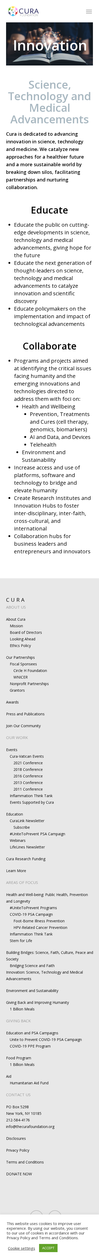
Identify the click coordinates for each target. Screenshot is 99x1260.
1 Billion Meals (22, 1008)
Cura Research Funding (25, 858)
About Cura (15, 619)
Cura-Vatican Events (27, 756)
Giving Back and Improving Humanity (37, 1002)
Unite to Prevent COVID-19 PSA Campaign (46, 1039)
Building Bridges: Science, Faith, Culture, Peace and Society (49, 956)
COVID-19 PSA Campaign (31, 914)
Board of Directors (26, 632)
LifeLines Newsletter (27, 846)
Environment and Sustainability (32, 990)
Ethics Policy (20, 645)
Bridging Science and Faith (32, 965)
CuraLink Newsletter (27, 820)
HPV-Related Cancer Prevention (40, 927)
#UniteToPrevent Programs (33, 907)
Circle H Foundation (30, 670)
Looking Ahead (22, 638)
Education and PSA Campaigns (32, 1032)
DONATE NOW (19, 1173)
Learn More (16, 870)
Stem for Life (21, 940)
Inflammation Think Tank (31, 795)
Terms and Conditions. (59, 1237)
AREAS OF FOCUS (22, 882)
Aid (8, 1076)
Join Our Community (23, 725)
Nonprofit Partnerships (29, 683)
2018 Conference (28, 769)
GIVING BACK (18, 1020)
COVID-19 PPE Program (30, 1046)
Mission (16, 625)
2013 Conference (28, 782)
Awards (12, 702)
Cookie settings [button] (21, 1248)
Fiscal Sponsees (23, 663)
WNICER (20, 677)
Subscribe (21, 827)
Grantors (17, 690)
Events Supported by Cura (32, 802)
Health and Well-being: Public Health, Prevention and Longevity (47, 898)
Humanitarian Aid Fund (29, 1082)
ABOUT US (16, 607)
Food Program (18, 1057)
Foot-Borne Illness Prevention (39, 920)
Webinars (18, 840)
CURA (16, 599)
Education (14, 814)
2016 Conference (28, 775)
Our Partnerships (20, 657)
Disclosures (16, 1138)
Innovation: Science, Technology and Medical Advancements (44, 975)
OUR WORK (17, 737)
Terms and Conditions (25, 1162)
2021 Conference (28, 762)
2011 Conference (28, 789)
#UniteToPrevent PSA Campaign (37, 833)
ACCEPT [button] (48, 1248)
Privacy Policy (17, 1150)
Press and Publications (25, 713)
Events (11, 749)
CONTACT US (18, 1094)
